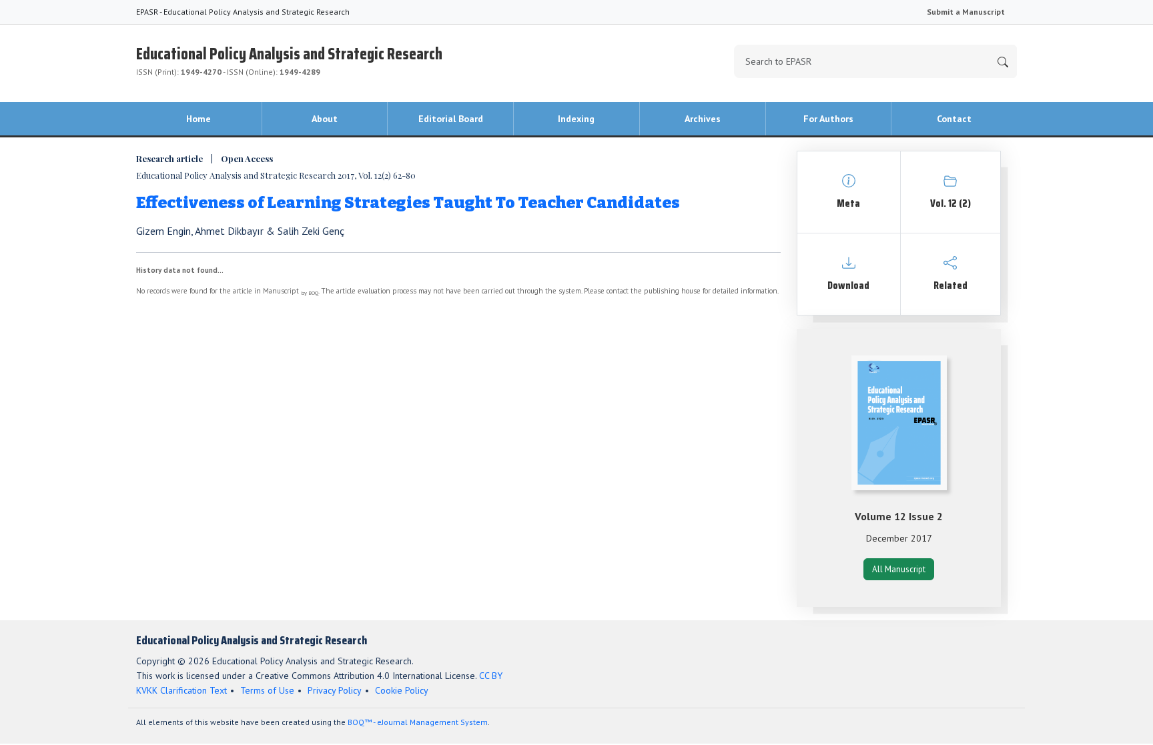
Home (198, 119)
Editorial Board (450, 119)
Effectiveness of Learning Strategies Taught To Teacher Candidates (408, 202)
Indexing (576, 119)
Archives (703, 119)
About (325, 119)
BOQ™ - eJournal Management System (418, 722)
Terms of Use (267, 690)
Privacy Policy (335, 690)
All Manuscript (898, 569)
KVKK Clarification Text (181, 690)
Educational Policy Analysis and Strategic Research (289, 59)
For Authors (828, 119)
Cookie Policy (401, 690)
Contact (954, 119)
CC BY (490, 676)
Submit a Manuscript (966, 12)
